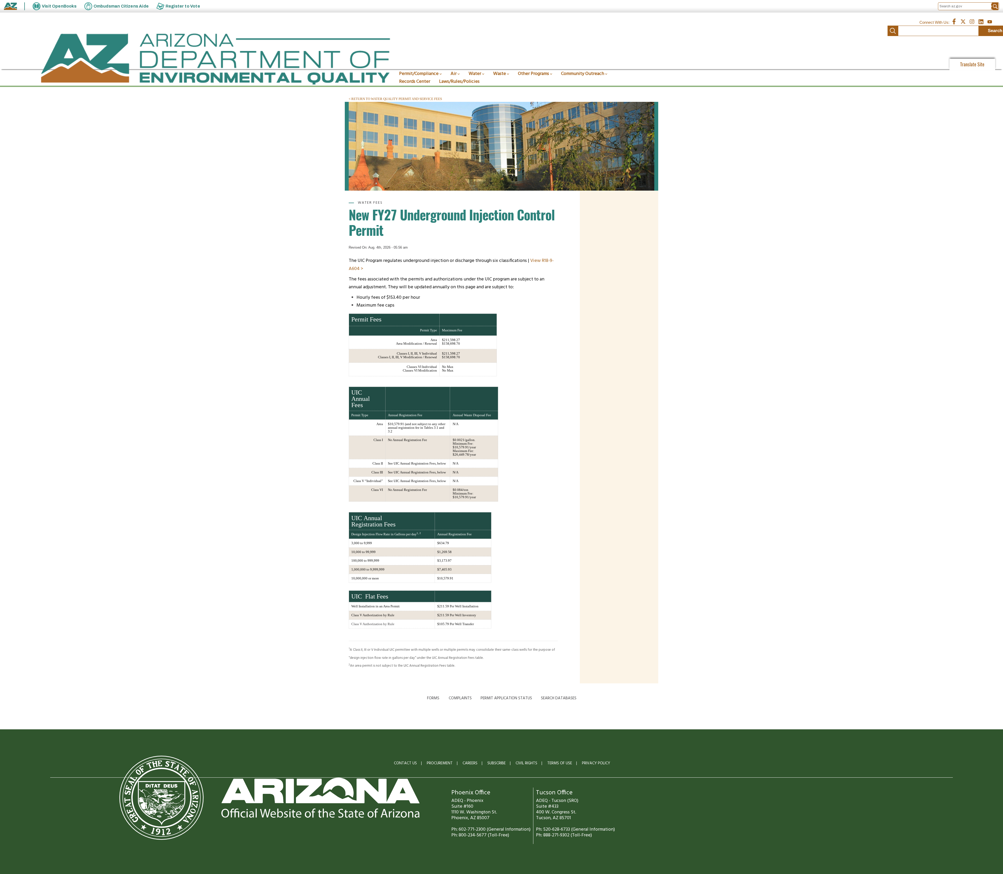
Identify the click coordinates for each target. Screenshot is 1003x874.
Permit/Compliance (419, 74)
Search (893, 31)
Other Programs (533, 74)
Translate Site (972, 64)
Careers (470, 763)
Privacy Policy (596, 763)
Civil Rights (526, 763)
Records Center (414, 81)
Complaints (460, 698)
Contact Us (405, 763)
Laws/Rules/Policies (459, 81)
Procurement (440, 763)
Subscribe (496, 763)
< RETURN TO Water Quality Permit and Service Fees (395, 99)
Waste (499, 74)
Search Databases (558, 698)
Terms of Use (559, 763)
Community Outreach (582, 74)
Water (475, 74)
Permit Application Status (506, 698)
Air (454, 74)
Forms (433, 698)
